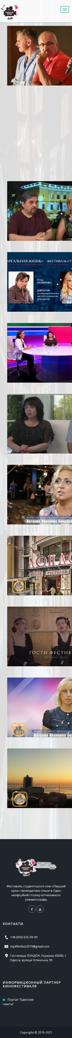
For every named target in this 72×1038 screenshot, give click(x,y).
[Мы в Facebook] (32, 909)
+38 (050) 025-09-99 (23, 937)
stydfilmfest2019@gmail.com (29, 946)
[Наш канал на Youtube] (40, 909)
